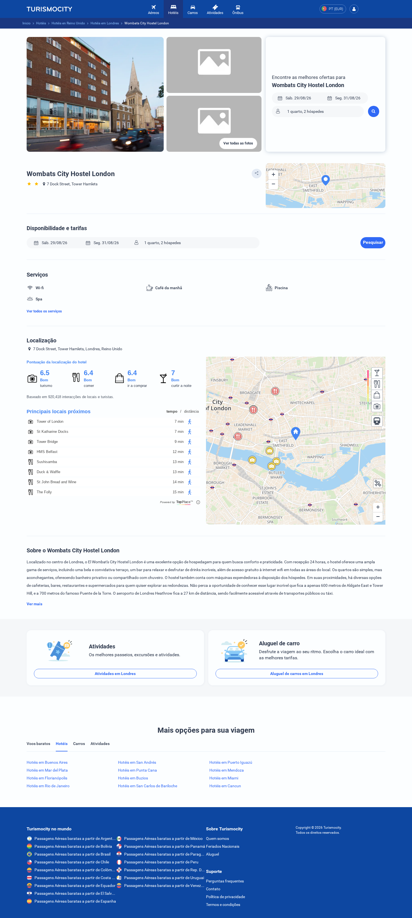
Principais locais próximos (59, 411)
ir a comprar (137, 386)
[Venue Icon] (30, 421)
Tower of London (50, 421)
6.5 (44, 373)
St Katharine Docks (52, 431)
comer (89, 386)
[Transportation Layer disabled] (377, 421)
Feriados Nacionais (222, 846)
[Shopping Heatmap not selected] (377, 395)
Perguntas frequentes (225, 881)
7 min (179, 421)
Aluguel (212, 854)
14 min (178, 482)
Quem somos (217, 838)
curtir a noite (181, 386)
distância (191, 411)
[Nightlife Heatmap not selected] (377, 373)
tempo (171, 411)
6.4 (88, 373)
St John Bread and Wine (56, 482)
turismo (46, 386)
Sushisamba (47, 462)
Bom (44, 380)
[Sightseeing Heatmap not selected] (377, 406)
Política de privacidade (225, 896)
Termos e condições (223, 904)
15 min (178, 492)
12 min (178, 452)
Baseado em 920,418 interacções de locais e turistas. (70, 397)
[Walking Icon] (190, 421)
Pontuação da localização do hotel (57, 362)
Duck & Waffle (48, 472)
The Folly (44, 492)
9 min (179, 442)
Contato (213, 889)
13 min (178, 462)
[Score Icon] (32, 378)
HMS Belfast (47, 452)
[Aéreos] (49, 9)
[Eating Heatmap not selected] (377, 384)
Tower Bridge (47, 442)
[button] (353, 8)
